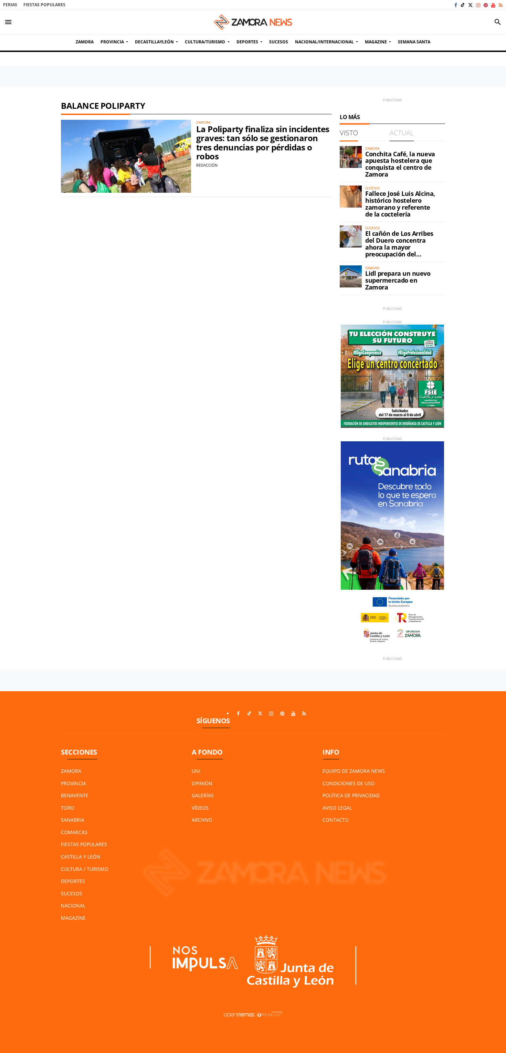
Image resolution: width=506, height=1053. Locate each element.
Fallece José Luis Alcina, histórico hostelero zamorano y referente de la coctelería (400, 203)
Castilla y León (80, 856)
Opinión (202, 783)
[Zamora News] (253, 22)
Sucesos (71, 893)
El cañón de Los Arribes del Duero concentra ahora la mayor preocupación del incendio (399, 247)
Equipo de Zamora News (354, 771)
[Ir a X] (470, 5)
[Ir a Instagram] (478, 5)
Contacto (336, 820)
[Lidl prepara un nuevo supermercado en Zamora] (351, 276)
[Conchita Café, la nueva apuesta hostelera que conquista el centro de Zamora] (351, 157)
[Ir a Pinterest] (486, 5)
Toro (67, 807)
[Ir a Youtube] (493, 5)
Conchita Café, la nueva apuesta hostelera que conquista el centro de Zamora (400, 164)
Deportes (73, 881)
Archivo (202, 820)
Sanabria (72, 820)
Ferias (10, 5)
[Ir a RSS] (501, 5)
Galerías (203, 795)
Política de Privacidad (351, 795)
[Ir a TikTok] (463, 5)
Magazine (73, 918)
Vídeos (200, 807)
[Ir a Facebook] (455, 5)
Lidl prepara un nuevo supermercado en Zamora (398, 280)
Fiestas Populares (44, 5)
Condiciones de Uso (349, 783)
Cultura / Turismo (84, 869)
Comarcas (74, 832)
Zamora (71, 771)
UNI (196, 771)
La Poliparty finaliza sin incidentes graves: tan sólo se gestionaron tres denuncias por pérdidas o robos (262, 142)
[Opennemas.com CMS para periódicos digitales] (253, 1014)
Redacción (207, 165)
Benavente (74, 795)
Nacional (73, 905)
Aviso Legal (337, 807)
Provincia (73, 783)
